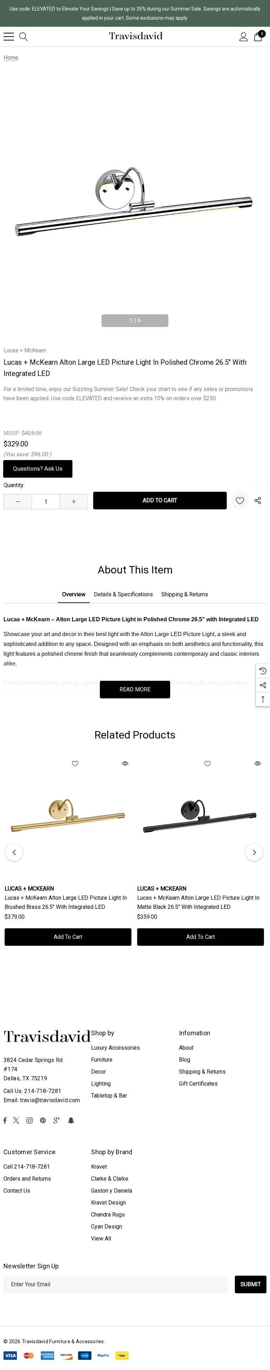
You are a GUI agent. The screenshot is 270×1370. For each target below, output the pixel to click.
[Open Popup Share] (257, 500)
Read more (135, 689)
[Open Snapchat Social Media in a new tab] (72, 1120)
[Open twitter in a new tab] (17, 1120)
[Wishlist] (240, 500)
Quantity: (14, 485)
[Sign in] (243, 36)
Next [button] (173, 317)
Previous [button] (96, 317)
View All (101, 1238)
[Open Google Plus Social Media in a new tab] (58, 1120)
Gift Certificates (198, 1083)
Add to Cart (68, 937)
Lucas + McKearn (25, 350)
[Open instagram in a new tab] (30, 1120)
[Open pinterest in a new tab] (44, 1120)
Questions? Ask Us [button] (38, 468)
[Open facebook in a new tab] (5, 1120)
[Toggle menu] (9, 36)
